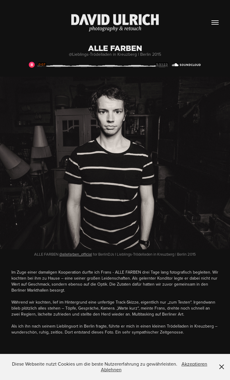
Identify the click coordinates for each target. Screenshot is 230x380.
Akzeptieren (194, 364)
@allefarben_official (75, 254)
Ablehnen (111, 369)
